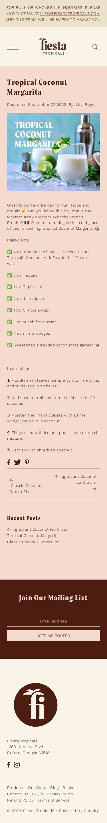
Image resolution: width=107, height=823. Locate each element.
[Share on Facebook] (8, 462)
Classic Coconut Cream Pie (33, 542)
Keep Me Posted (53, 635)
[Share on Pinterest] (27, 462)
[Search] (95, 47)
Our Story (37, 787)
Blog (54, 787)
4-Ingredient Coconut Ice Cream (38, 529)
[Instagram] (17, 764)
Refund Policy (20, 800)
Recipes (70, 787)
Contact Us (17, 794)
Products (15, 787)
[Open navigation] (14, 46)
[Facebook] (8, 764)
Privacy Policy (60, 794)
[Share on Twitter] (17, 462)
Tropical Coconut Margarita (32, 535)
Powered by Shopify (79, 810)
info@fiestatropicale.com (70, 13)
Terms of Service (54, 800)
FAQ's (37, 794)
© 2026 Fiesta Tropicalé (31, 810)
